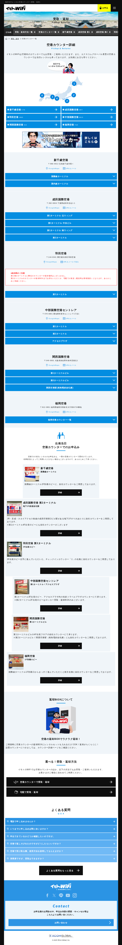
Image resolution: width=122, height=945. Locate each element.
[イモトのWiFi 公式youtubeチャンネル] (68, 895)
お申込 (105, 8)
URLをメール (71, 168)
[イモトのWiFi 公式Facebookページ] (47, 895)
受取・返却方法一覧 (24, 32)
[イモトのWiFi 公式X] (54, 895)
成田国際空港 (72, 109)
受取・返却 (15, 39)
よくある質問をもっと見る (60, 870)
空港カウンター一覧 (48, 32)
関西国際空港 (17, 124)
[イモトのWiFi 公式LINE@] (61, 895)
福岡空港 (70, 124)
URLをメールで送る (71, 262)
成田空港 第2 (102, 32)
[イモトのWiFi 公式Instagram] (75, 895)
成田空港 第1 (84, 32)
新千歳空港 (67, 32)
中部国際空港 (72, 117)
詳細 (60, 492)
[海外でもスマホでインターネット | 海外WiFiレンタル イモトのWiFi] (15, 8)
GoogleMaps (54, 168)
